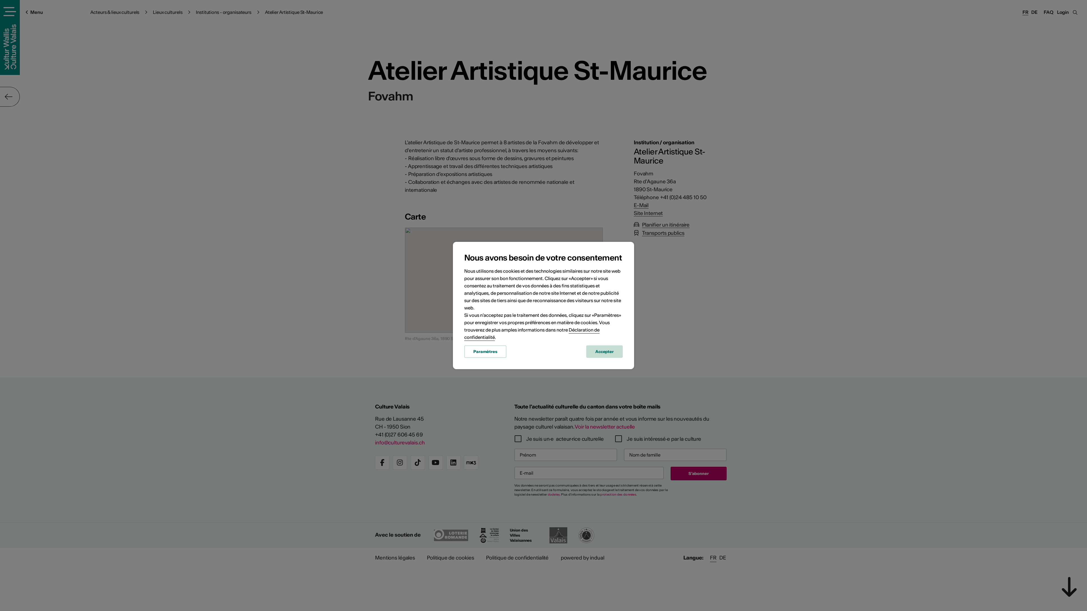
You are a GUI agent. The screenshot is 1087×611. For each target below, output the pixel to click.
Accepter (604, 351)
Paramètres (485, 351)
